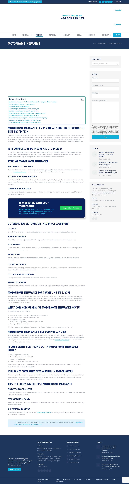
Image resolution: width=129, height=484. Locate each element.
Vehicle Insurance (74, 446)
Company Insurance (75, 456)
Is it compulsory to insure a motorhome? (22, 104)
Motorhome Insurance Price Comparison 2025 (24, 115)
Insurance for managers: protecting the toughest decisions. (106, 154)
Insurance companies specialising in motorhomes (25, 120)
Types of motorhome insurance (19, 106)
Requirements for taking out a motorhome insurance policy (28, 118)
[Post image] (95, 154)
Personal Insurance (75, 452)
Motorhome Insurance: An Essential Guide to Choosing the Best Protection (33, 102)
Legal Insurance (74, 462)
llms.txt (39, 481)
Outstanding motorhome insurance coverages (24, 109)
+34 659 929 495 (72, 18)
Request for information (71, 208)
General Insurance (74, 449)
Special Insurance (74, 459)
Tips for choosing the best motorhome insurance (25, 122)
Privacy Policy (109, 133)
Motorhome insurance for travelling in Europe (23, 111)
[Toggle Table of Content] (81, 99)
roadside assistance (19, 172)
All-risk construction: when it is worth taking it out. (108, 163)
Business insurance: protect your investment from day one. (108, 172)
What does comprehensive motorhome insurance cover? (27, 113)
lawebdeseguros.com (62, 340)
